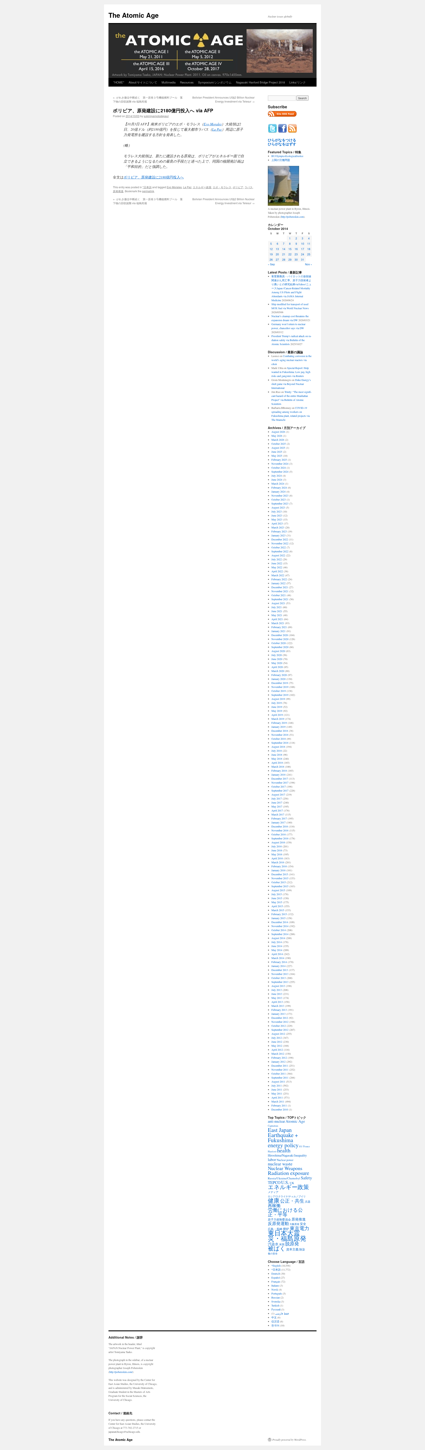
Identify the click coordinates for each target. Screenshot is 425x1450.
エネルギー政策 (202, 187)
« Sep (271, 264)
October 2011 (278, 1073)
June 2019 (276, 707)
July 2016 (276, 846)
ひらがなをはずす (282, 144)
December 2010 (279, 1109)
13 (277, 249)
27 (277, 259)
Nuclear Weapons (285, 1168)
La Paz (217, 129)
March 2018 (277, 766)
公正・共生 (292, 1201)
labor (272, 1159)
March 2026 (277, 439)
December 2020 (279, 635)
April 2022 (277, 571)
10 (302, 243)
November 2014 (279, 926)
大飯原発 (294, 1224)
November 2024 (279, 463)
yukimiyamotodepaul (156, 116)
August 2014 (278, 938)
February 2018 (279, 770)
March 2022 (277, 575)
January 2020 (278, 679)
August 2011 (278, 1081)
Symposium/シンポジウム (215, 82)
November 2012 (279, 1021)
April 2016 (277, 858)
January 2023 (278, 535)
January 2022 (278, 583)
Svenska (275, 1301)
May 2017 (276, 806)
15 (290, 249)
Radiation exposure (288, 1172)
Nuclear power (285, 1160)
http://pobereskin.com (292, 216)
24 (302, 254)
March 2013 (277, 1005)
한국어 (275, 1325)
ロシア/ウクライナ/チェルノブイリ (287, 1196)
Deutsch (275, 1273)
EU (301, 1146)
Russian (275, 1297)
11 (308, 243)
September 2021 (279, 599)
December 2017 (279, 778)
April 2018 (277, 762)
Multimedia (169, 82)
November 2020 (279, 639)
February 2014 (279, 962)
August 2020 (278, 651)
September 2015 (279, 886)
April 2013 (277, 1002)
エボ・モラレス (222, 187)
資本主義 (292, 1249)
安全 (303, 1224)
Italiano (275, 1285)
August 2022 (278, 555)
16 (296, 249)
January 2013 (278, 1013)
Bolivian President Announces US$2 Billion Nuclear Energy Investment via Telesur (223, 99)
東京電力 (299, 1228)
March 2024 (277, 483)
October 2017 (278, 786)
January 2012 (278, 1061)
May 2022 (276, 567)
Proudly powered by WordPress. (289, 1439)
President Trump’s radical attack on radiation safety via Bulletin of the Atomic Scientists (291, 340)
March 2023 (277, 527)
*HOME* (118, 82)
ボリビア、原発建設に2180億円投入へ (154, 177)
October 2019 (278, 691)
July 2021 (276, 607)
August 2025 (278, 447)
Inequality (300, 1155)
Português (276, 1293)
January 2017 (278, 822)
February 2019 (279, 722)
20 (277, 254)
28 (283, 259)
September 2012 (279, 1029)
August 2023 (278, 507)
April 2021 (277, 619)
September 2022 (279, 551)
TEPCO (274, 1182)
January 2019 (278, 726)
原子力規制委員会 (279, 1219)
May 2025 (276, 455)
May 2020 (276, 663)
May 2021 (276, 615)
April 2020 (277, 667)
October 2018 (278, 738)
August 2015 (278, 890)
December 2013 (279, 970)
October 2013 (278, 978)
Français (275, 1281)
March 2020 (277, 671)
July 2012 (276, 1037)
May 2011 (276, 1093)
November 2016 (279, 830)
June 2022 (276, 563)
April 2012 (277, 1049)
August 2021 (278, 603)
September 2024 (279, 471)
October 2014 (278, 930)
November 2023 (279, 495)
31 (302, 259)
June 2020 (276, 659)
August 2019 (278, 699)
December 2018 (279, 730)
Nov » (308, 264)
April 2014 (277, 954)
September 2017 (279, 790)
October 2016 (278, 834)
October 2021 (278, 595)
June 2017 (276, 802)
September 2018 (279, 742)
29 (290, 259)
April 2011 (277, 1097)
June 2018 (276, 754)
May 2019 (276, 710)
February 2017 (279, 818)
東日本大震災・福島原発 (287, 1235)
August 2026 (278, 431)
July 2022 (276, 559)
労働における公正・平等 (285, 1212)
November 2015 (279, 878)
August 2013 (278, 986)
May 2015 (276, 902)
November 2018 (279, 734)
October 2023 (278, 499)
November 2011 (279, 1069)
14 (283, 249)
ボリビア (238, 187)
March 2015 (277, 910)
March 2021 (277, 623)
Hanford (272, 1151)
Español (275, 1277)
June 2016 (276, 850)
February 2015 (279, 914)
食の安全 (273, 1253)
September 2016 (279, 838)
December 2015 (279, 874)
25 (308, 254)
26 (271, 259)
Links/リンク (297, 82)
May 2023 (276, 519)
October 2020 (278, 643)
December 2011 (279, 1065)
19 (271, 254)
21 (283, 254)
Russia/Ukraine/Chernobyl (284, 1178)
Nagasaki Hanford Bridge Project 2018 (260, 82)
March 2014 (277, 958)
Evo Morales (213, 124)
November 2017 (279, 782)
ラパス (249, 187)
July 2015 (276, 894)
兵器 (307, 1201)
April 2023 (277, 523)
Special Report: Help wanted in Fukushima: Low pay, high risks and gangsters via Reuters (290, 372)
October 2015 (278, 882)
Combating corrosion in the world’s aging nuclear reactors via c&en (291, 360)
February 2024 (279, 487)
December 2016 (279, 826)
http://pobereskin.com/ (121, 1372)
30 (296, 259)
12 (271, 249)
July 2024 (276, 475)
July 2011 (276, 1085)
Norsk (274, 1289)
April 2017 (277, 810)
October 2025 (278, 443)
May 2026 (276, 435)
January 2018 (278, 774)
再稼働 (274, 1205)
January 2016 (278, 870)
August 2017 (278, 794)
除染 (302, 1249)
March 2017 (277, 814)
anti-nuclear (276, 1121)
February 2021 (279, 627)
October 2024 (278, 467)
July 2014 (276, 942)
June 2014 (276, 946)
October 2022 (278, 547)
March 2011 (277, 1101)
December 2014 (279, 922)
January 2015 (278, 918)
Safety (306, 1178)
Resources (187, 82)
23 (296, 254)
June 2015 (276, 898)
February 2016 (279, 866)
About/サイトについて (143, 82)
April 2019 (277, 714)
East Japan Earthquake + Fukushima (283, 1135)
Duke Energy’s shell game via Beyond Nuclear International (291, 384)
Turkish (275, 1305)
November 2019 (279, 687)
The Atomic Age (133, 15)
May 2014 (276, 950)
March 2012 (277, 1053)
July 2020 (276, 655)
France (306, 1146)
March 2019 (277, 718)
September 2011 (279, 1077)
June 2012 (276, 1041)
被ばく (277, 1248)
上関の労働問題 (280, 160)
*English (276, 1265)
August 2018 (278, 746)
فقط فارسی (282, 1313)
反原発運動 (278, 1223)
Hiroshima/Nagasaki (281, 1155)
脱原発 (292, 1243)
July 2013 (276, 990)
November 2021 (279, 591)
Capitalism (273, 1125)
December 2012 (279, 1017)
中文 (274, 1317)
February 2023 (279, 531)
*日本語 (147, 187)
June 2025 (276, 451)
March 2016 (277, 862)
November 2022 (279, 543)
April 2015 (277, 906)
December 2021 (279, 587)
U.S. (285, 1182)
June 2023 (276, 515)
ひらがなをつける (282, 140)
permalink (148, 191)
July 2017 (276, 798)
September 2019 (279, 695)
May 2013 (276, 998)
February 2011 (279, 1105)
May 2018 (276, 758)
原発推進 (118, 191)
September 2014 (279, 934)
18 (308, 249)
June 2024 (276, 479)
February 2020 (279, 675)
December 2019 (279, 683)
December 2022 (279, 539)
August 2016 (278, 842)
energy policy (283, 1145)
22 (290, 254)
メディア (273, 1192)
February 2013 (279, 1009)
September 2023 (279, 503)
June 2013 (276, 994)
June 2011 (276, 1089)
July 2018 (276, 750)
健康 (273, 1200)
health (283, 1150)
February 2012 (279, 1057)
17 (302, 249)
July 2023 (276, 511)
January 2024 (278, 491)
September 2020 (279, 647)
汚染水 (273, 1244)
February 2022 (279, 579)
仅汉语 (275, 1321)
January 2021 (278, 631)
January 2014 (278, 966)
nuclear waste (280, 1164)
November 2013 (279, 974)
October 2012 (278, 1025)
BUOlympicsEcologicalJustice (287, 156)
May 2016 (276, 854)
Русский (275, 1309)
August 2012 (278, 1033)
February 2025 (279, 459)
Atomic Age (295, 1121)
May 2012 (276, 1045)
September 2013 (279, 982)
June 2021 (276, 611)
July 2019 (276, 703)
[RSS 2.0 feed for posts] (282, 118)
